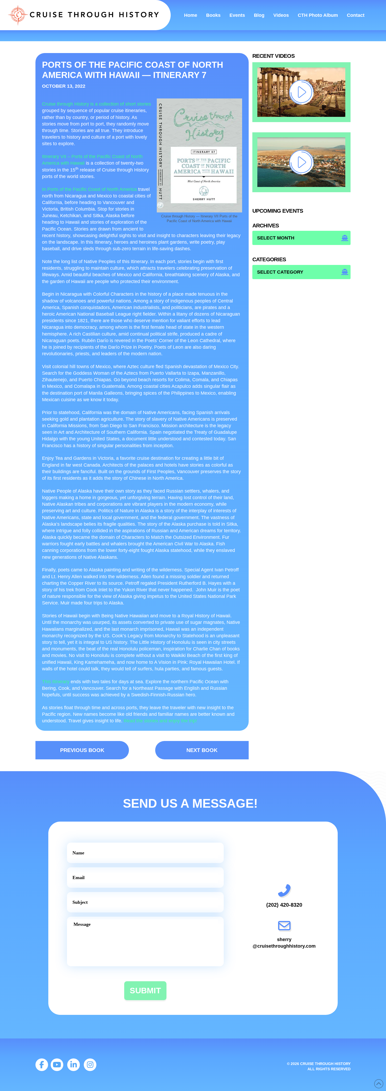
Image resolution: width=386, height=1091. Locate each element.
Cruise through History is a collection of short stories (96, 104)
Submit (145, 990)
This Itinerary (55, 681)
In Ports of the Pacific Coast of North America (89, 189)
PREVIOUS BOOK (82, 750)
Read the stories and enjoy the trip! (160, 720)
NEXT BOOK (201, 750)
